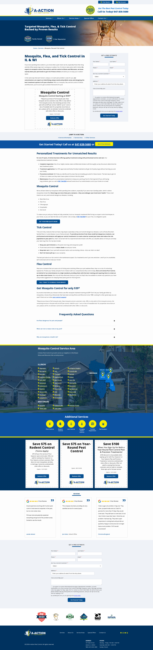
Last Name (113, 61)
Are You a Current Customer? (101, 73)
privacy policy (119, 111)
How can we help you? (99, 88)
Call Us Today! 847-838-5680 (113, 11)
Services (49, 18)
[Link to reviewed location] (40, 501)
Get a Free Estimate (104, 144)
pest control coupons (59, 297)
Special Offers (89, 18)
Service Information (65, 137)
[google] (127, 633)
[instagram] (123, 633)
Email (111, 67)
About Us (60, 18)
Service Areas (74, 18)
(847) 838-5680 (92, 647)
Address (95, 81)
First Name (96, 61)
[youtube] (125, 633)
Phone (95, 67)
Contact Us (102, 18)
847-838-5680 (83, 144)
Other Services (90, 137)
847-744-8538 (62, 181)
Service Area (78, 137)
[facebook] (121, 633)
